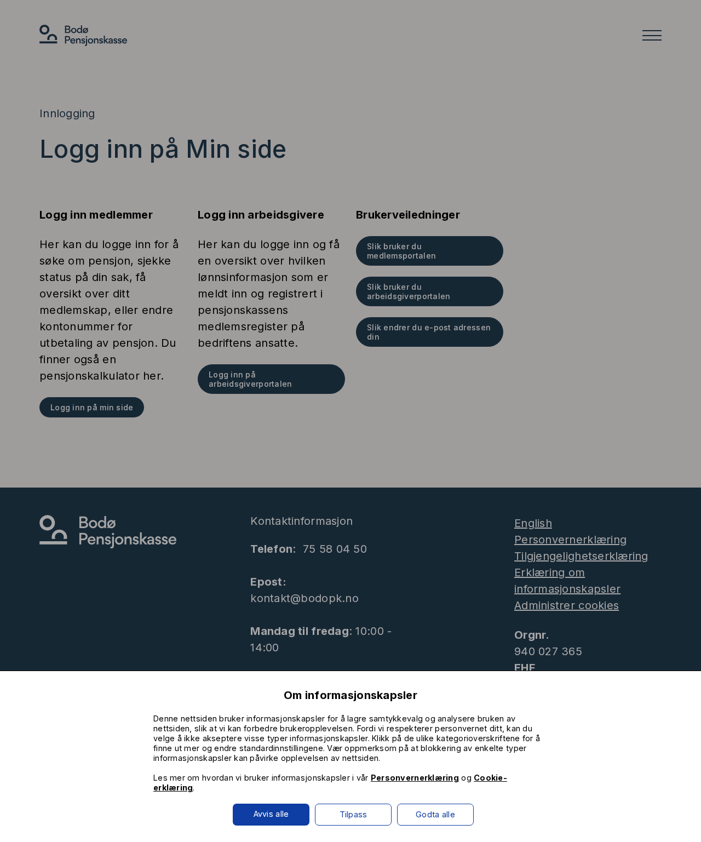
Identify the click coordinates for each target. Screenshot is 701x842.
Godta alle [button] (435, 814)
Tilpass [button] (353, 814)
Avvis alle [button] (271, 813)
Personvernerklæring (415, 777)
